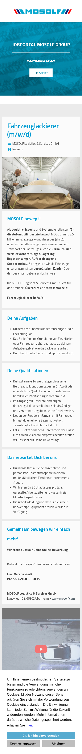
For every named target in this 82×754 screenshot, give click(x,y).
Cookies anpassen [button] (23, 743)
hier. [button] (29, 725)
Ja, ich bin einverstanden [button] (41, 735)
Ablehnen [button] (59, 743)
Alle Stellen (41, 73)
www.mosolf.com (63, 598)
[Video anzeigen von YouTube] (41, 650)
